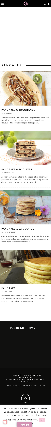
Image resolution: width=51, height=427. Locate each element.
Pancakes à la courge (17, 228)
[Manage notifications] (5, 422)
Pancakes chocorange (18, 109)
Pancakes (8, 288)
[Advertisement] (25, 35)
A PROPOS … (27, 381)
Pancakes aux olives (16, 169)
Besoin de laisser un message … (27, 379)
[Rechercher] (45, 3)
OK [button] (42, 420)
